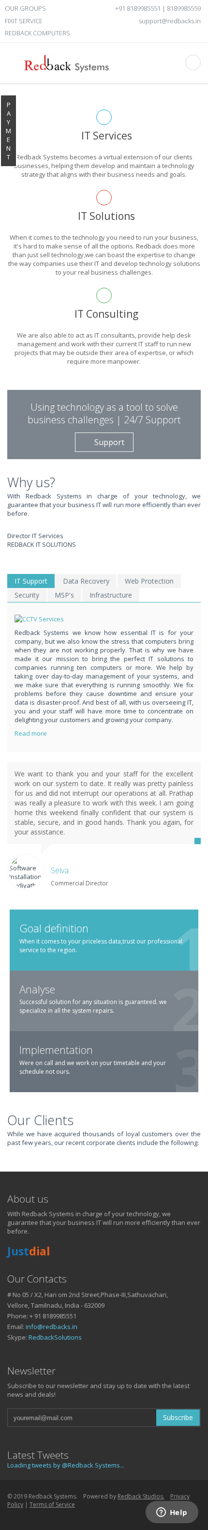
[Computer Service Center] (137, 1517)
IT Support (31, 581)
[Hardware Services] (27, 1517)
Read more (31, 733)
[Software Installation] (106, 1517)
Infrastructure (110, 595)
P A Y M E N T (8, 130)
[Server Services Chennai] (11, 1517)
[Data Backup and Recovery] (108, 619)
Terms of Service (52, 1504)
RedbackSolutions (55, 1337)
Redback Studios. (141, 1496)
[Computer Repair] (122, 1517)
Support (109, 442)
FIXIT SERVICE (24, 20)
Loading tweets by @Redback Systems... (65, 1465)
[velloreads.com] (43, 1517)
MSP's (64, 595)
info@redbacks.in (51, 1326)
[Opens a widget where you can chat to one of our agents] (171, 1513)
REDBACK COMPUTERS (37, 33)
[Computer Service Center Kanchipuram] (74, 1517)
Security (27, 595)
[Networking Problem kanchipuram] (90, 1517)
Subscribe (178, 1417)
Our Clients (40, 1120)
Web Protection (149, 581)
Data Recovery (86, 581)
